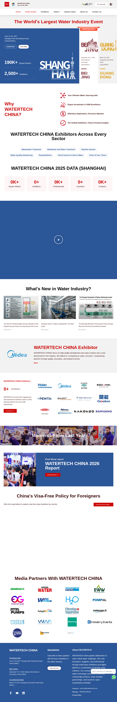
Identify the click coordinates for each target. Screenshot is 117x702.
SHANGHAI (15, 658)
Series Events (30, 12)
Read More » (8, 330)
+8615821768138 (85, 692)
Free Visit (23, 46)
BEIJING (13, 669)
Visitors (56, 12)
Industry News (70, 12)
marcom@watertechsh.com (88, 688)
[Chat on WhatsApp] (114, 677)
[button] (58, 240)
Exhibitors (45, 12)
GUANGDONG (16, 680)
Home (18, 12)
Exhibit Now (10, 46)
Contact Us (96, 12)
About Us (84, 12)
